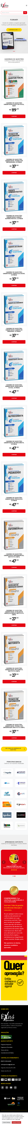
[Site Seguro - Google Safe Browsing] (9, 1098)
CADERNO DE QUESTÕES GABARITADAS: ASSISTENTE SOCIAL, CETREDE (14, 386)
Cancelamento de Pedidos (7, 1053)
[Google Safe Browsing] (20, 1098)
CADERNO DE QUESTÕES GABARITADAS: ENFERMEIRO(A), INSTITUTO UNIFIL (14, 555)
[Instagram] (6, 1087)
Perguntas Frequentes (6, 1044)
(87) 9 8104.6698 (6, 1061)
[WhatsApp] (15, 1087)
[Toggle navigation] (26, 5)
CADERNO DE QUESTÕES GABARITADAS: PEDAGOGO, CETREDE (14, 499)
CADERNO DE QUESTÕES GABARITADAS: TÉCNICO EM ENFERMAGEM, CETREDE (14, 161)
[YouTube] (11, 1087)
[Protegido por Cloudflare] (11, 1104)
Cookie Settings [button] (6, 1122)
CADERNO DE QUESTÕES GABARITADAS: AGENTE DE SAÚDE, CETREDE (14, 273)
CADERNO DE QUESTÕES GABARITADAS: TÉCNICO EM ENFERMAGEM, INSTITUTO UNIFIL (14, 726)
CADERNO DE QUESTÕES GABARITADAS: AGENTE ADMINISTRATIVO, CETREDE (14, 217)
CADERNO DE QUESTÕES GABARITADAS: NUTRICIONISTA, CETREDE (14, 442)
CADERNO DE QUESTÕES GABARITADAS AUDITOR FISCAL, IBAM (14, 104)
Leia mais (17, 1119)
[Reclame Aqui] (19, 1104)
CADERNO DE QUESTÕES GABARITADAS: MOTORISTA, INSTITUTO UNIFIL (14, 669)
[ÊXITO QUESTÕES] (5, 5)
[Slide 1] (14, 51)
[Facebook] (2, 1087)
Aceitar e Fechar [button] (16, 1122)
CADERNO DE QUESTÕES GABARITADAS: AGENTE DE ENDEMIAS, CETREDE (14, 330)
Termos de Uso (4, 1050)
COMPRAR (14, 116)
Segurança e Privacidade (6, 1047)
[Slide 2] (14, 876)
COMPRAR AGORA (13, 29)
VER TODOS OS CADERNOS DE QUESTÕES (13, 749)
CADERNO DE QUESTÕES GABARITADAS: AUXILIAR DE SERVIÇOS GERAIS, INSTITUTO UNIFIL (14, 613)
